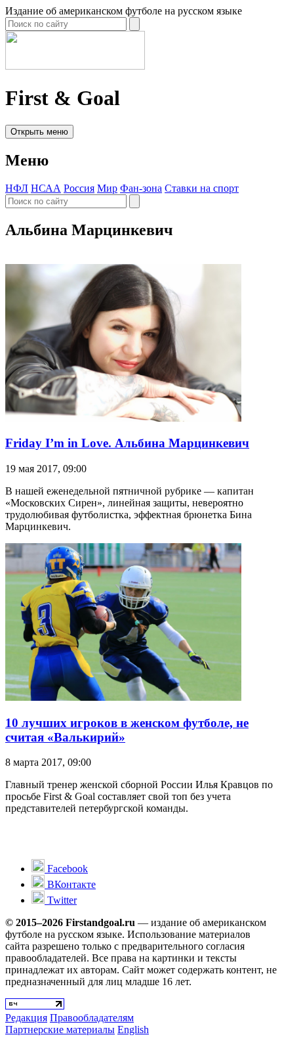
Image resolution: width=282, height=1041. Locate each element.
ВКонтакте (70, 884)
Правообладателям (92, 1017)
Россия (79, 188)
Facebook (66, 868)
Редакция (26, 1017)
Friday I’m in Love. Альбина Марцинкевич (127, 443)
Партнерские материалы (60, 1029)
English (133, 1029)
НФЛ (16, 188)
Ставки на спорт (202, 188)
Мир (107, 188)
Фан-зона (141, 188)
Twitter (61, 900)
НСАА (46, 188)
